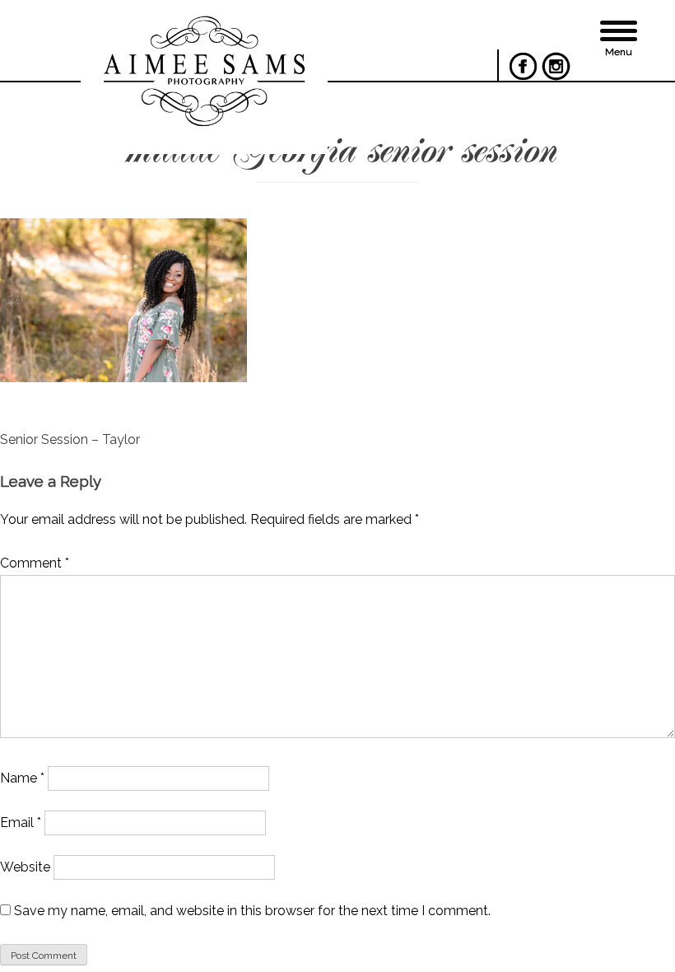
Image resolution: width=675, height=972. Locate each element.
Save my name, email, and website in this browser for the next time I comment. (252, 910)
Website (25, 867)
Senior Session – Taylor (70, 439)
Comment (34, 563)
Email (20, 822)
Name (22, 778)
